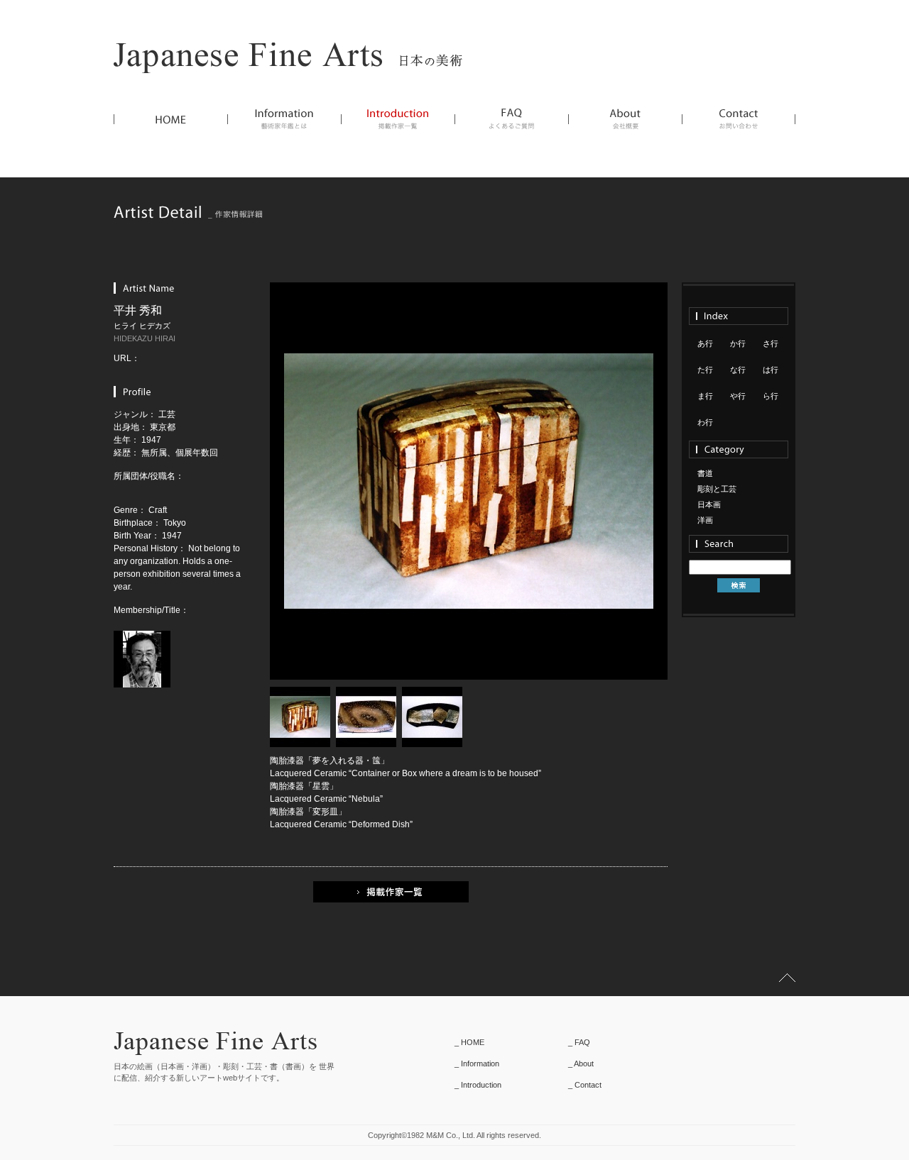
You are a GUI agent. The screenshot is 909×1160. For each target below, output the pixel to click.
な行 (738, 369)
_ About (581, 1063)
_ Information (476, 1063)
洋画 (705, 520)
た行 (705, 369)
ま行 (705, 396)
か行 (738, 343)
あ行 (705, 343)
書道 (705, 473)
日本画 (709, 504)
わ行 (705, 422)
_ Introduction (477, 1085)
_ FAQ (579, 1042)
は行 (770, 369)
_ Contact (585, 1085)
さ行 (770, 343)
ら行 (770, 396)
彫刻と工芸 (716, 489)
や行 (738, 396)
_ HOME (469, 1042)
